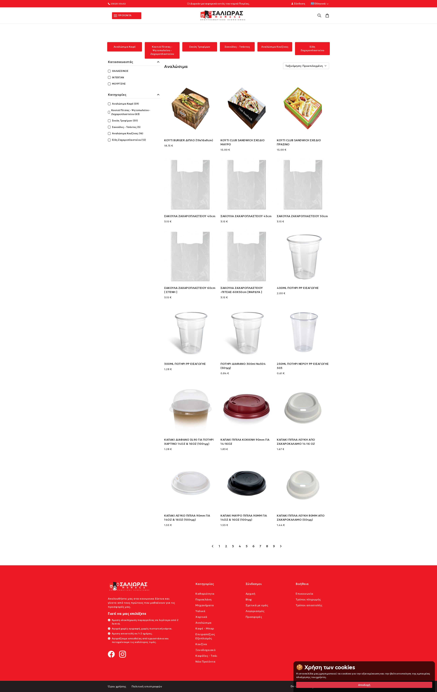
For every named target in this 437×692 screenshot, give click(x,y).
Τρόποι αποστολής (309, 605)
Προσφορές (254, 617)
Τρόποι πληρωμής (308, 599)
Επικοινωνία (304, 593)
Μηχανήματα (204, 605)
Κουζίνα (201, 644)
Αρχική (250, 593)
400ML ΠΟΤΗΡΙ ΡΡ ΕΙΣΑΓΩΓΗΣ (298, 288)
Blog (249, 599)
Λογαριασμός (255, 611)
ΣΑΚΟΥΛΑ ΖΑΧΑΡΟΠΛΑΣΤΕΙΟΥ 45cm (246, 216)
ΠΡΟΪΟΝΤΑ (124, 15)
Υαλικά (200, 611)
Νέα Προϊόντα (205, 661)
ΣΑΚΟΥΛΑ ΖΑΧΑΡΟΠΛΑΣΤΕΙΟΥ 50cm (302, 216)
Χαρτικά (201, 617)
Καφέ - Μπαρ (204, 628)
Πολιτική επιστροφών (147, 686)
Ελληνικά (320, 3)
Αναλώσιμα (203, 622)
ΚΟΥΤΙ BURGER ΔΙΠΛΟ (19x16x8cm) (188, 140)
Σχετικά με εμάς (257, 605)
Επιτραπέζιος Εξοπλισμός (205, 636)
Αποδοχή (364, 685)
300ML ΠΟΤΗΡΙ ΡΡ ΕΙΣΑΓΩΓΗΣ (185, 363)
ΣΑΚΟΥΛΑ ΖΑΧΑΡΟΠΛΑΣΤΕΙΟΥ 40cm (189, 216)
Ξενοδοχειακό (205, 650)
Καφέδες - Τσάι (206, 655)
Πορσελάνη (203, 599)
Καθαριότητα (204, 593)
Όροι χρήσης (117, 686)
